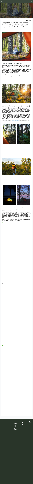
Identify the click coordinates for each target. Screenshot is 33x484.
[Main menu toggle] (31, 2)
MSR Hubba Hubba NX (15, 120)
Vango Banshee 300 (8, 208)
